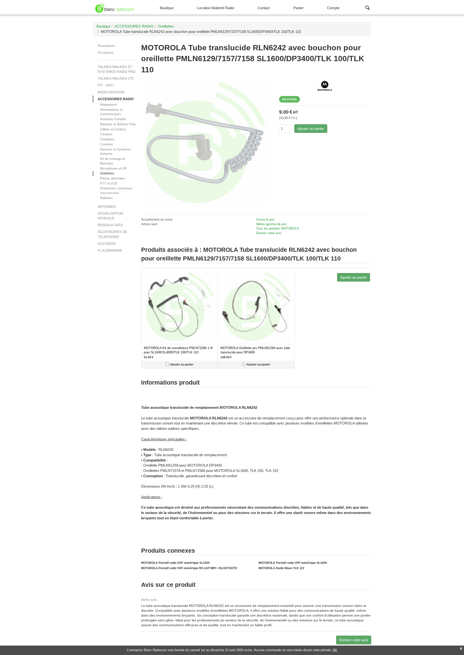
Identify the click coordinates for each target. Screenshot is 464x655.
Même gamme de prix (271, 224)
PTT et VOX (108, 183)
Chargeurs (107, 139)
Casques (106, 134)
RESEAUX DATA (110, 225)
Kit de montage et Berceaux (112, 161)
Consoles (106, 144)
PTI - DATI (106, 85)
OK (335, 650)
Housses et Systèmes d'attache (115, 152)
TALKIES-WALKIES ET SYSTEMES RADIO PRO (117, 69)
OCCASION (107, 244)
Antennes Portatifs (113, 119)
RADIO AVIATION (111, 92)
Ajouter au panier (310, 129)
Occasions (106, 52)
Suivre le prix (265, 219)
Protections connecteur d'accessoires (116, 190)
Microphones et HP (113, 168)
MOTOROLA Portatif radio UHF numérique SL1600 (175, 563)
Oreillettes (107, 173)
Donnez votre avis (269, 233)
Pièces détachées (112, 178)
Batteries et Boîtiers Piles (118, 124)
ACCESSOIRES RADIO (116, 99)
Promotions (106, 46)
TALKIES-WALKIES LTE (116, 78)
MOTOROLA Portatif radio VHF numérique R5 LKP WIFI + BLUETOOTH (189, 568)
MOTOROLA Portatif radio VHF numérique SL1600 (293, 563)
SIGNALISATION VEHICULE (110, 215)
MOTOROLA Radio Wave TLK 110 (281, 568)
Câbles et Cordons (113, 129)
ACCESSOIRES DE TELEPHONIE (112, 234)
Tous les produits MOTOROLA (277, 228)
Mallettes (106, 198)
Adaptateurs (108, 104)
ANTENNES (107, 206)
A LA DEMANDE (110, 250)
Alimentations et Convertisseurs (111, 112)
